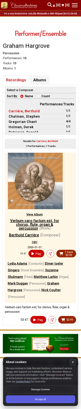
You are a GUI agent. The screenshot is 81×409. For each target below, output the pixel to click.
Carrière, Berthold (24, 111)
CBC (34, 242)
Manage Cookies (40, 389)
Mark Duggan (18, 283)
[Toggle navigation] (75, 5)
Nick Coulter (51, 290)
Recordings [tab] (16, 80)
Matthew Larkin (46, 277)
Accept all (40, 399)
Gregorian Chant (23, 122)
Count (45, 96)
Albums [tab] (39, 80)
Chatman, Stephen (24, 116)
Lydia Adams (17, 263)
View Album (34, 214)
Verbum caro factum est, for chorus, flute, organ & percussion (34, 224)
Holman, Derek (21, 127)
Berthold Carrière (24, 235)
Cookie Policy (23, 381)
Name (29, 96)
